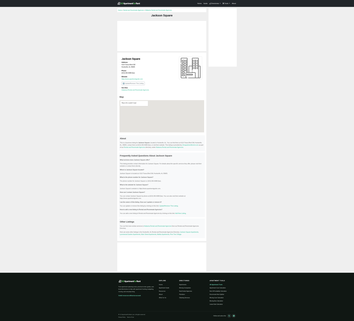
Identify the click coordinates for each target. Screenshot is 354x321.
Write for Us (162, 298)
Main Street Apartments (148, 234)
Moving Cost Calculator (217, 298)
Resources (162, 291)
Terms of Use (130, 317)
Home (199, 3)
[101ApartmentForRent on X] (229, 316)
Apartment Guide (164, 288)
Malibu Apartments (163, 234)
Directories (215, 3)
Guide (205, 3)
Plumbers (182, 294)
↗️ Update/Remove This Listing (133, 83)
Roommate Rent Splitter (217, 294)
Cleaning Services (184, 298)
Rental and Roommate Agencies (133, 10)
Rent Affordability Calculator (218, 291)
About (234, 3)
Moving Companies (185, 288)
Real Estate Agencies (185, 291)
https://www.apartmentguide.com (132, 79)
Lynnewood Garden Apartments (130, 234)
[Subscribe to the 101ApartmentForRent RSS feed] (234, 316)
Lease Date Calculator (216, 304)
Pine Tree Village (175, 234)
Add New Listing (180, 213)
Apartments (182, 284)
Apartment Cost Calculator (218, 288)
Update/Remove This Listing (168, 206)
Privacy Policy (121, 317)
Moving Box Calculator (216, 301)
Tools (226, 3)
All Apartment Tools (216, 284)
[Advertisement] (162, 36)
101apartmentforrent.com (190, 145)
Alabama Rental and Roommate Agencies (158, 10)
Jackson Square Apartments (189, 232)
